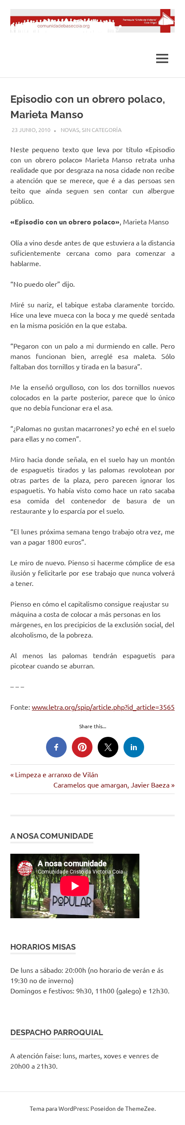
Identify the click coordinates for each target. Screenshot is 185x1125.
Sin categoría (102, 129)
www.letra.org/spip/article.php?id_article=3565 (103, 706)
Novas (70, 129)
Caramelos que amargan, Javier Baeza (111, 784)
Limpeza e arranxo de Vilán (56, 774)
